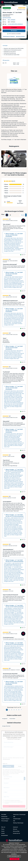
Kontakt (3, 833)
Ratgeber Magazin (5, 818)
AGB (14, 816)
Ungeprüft (6, 197)
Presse (2, 829)
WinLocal (15, 829)
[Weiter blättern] (26, 159)
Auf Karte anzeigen (7, 17)
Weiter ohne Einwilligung (14, 856)
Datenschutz (16, 814)
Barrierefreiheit (4, 835)
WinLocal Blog (16, 831)
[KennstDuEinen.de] (9, 2)
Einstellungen (22, 814)
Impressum (15, 827)
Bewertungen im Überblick (9, 36)
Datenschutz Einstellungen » (14, 739)
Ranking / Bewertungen (18, 822)
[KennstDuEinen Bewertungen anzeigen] (7, 215)
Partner (2, 831)
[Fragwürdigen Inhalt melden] (24, 254)
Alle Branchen (4, 816)
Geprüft (22, 254)
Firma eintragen (4, 820)
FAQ (14, 820)
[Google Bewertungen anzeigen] (10, 215)
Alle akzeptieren (14, 858)
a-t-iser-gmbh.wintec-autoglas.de (15, 24)
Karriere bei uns (16, 833)
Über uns (3, 827)
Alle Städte (3, 814)
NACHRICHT (14, 30)
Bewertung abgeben (20, 36)
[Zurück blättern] (1, 159)
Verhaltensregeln (17, 818)
